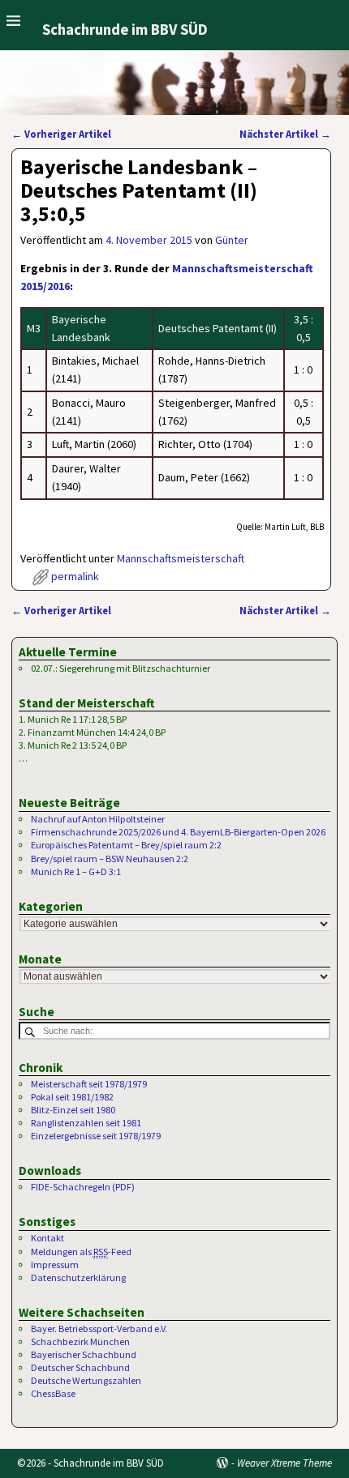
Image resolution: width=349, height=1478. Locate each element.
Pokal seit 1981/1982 (72, 1097)
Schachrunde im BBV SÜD (125, 29)
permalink (75, 576)
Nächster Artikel (285, 134)
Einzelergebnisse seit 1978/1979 (96, 1136)
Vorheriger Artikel (61, 134)
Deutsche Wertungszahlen (86, 1380)
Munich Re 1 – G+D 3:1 (76, 871)
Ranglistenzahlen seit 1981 (86, 1123)
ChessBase (53, 1393)
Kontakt (47, 1238)
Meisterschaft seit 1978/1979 (89, 1084)
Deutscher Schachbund (80, 1367)
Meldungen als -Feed (81, 1251)
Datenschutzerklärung (78, 1277)
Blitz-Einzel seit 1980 (73, 1110)
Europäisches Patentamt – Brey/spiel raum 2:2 (126, 845)
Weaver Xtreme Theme (284, 1463)
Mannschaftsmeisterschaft (180, 558)
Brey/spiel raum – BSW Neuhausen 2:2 (109, 858)
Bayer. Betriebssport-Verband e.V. (99, 1328)
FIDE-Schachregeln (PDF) (83, 1187)
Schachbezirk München (80, 1341)
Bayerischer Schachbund (83, 1354)
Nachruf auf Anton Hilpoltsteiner (98, 819)
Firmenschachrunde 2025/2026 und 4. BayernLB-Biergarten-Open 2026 (178, 832)
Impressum (55, 1264)
